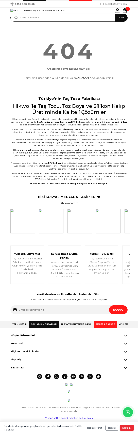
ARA (121, 17)
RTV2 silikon (78, 122)
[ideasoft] (51, 418)
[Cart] (125, 10)
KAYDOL (118, 309)
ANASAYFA (84, 77)
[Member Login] (117, 10)
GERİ (55, 77)
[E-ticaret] (68, 418)
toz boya (51, 122)
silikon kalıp (63, 122)
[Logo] (37, 10)
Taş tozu (41, 122)
